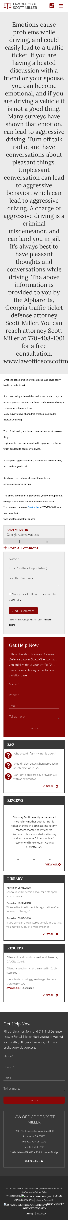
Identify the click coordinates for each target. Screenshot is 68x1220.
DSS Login (41, 1213)
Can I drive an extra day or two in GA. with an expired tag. (35, 777)
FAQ (10, 744)
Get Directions (32, 1161)
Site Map (29, 1213)
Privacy (47, 619)
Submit (34, 728)
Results (15, 948)
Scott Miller (33, 507)
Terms (12, 624)
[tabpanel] (34, 832)
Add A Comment (23, 611)
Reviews (15, 800)
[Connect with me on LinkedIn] (48, 541)
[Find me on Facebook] (19, 541)
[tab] (18, 860)
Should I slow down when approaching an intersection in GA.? (36, 765)
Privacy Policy (41, 1192)
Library (14, 878)
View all (49, 786)
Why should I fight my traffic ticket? (34, 753)
